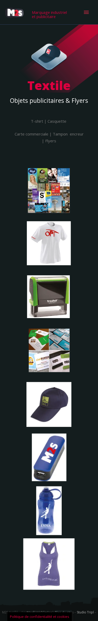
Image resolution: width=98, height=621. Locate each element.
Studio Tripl (85, 612)
